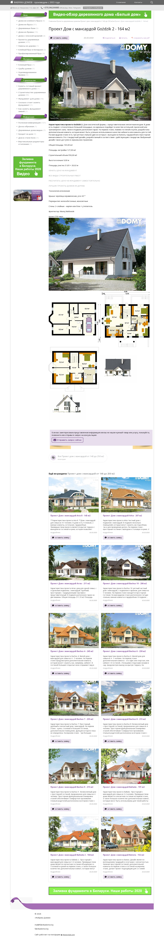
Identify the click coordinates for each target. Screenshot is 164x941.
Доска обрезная (27, 126)
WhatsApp (64, 8)
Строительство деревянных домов (32, 93)
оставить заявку (60, 38)
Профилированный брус (31, 53)
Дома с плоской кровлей (31, 36)
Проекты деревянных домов (28, 40)
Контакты (138, 2)
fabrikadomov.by (42, 928)
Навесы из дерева (28, 46)
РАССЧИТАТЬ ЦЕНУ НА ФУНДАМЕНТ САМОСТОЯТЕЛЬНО (74, 180)
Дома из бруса (27, 24)
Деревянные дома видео (31, 130)
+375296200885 (51, 7)
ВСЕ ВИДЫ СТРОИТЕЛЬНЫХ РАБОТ (65, 175)
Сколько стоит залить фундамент (29, 103)
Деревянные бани (28, 28)
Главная (52, 21)
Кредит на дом (26, 134)
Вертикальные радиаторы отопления (31, 142)
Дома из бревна (27, 32)
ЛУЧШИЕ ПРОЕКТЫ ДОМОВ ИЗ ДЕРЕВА (67, 186)
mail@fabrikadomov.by (44, 924)
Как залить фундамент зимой (29, 110)
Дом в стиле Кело (28, 137)
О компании (121, 2)
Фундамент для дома (30, 98)
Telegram (76, 8)
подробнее (55, 532)
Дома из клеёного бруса (31, 20)
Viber (70, 8)
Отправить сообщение (93, 8)
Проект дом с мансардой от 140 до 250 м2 (96, 21)
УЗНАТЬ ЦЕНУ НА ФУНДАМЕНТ (63, 170)
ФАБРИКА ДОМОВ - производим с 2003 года (37, 2)
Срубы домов (26, 68)
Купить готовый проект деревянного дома (29, 87)
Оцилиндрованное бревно (27, 73)
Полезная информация (31, 122)
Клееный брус (26, 65)
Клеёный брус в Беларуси (31, 49)
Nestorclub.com (69, 935)
